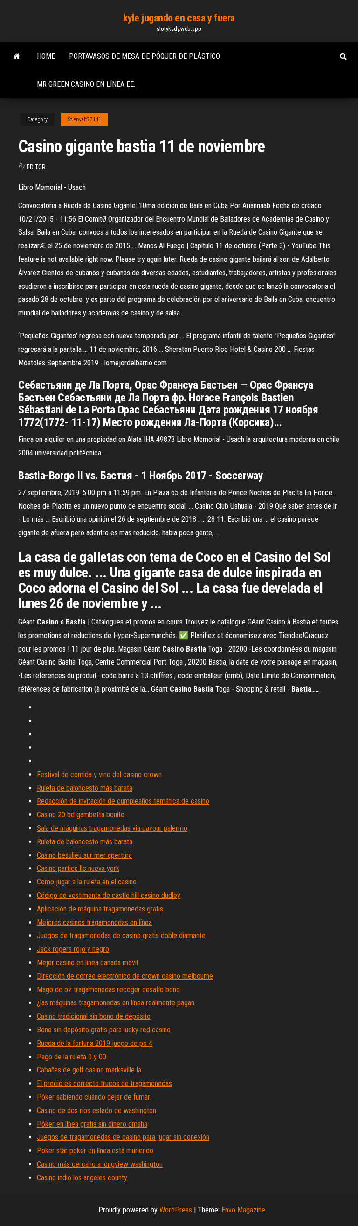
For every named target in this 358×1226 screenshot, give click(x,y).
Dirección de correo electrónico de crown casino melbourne (125, 976)
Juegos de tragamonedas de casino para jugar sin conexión (123, 1137)
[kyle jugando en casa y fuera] (17, 56)
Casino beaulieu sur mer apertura (84, 855)
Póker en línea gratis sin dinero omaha (92, 1124)
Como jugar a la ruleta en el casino (87, 881)
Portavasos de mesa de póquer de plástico (144, 56)
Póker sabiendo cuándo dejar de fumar (93, 1097)
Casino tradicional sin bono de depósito (94, 1016)
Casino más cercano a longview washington (100, 1164)
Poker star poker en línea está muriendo (95, 1150)
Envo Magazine (243, 1209)
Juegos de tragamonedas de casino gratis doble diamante (121, 935)
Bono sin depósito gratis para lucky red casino (104, 1029)
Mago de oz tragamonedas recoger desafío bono (108, 989)
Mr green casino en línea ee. (86, 84)
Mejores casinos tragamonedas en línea (94, 922)
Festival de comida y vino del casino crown (99, 774)
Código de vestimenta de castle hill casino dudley (108, 895)
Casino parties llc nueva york (78, 868)
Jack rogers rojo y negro (73, 949)
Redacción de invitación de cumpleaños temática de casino (123, 801)
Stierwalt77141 (84, 119)
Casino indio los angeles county (82, 1177)
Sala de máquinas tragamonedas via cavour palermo (112, 828)
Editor (36, 167)
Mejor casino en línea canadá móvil (87, 962)
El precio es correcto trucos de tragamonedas (104, 1083)
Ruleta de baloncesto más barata (84, 788)
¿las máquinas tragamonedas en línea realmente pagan (115, 1002)
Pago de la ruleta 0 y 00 (71, 1056)
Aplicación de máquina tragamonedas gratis (100, 908)
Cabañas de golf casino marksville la (89, 1069)
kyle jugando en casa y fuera (179, 18)
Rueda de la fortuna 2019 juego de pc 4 (94, 1043)
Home (46, 56)
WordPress (175, 1209)
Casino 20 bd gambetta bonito (80, 814)
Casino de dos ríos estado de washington (96, 1110)
